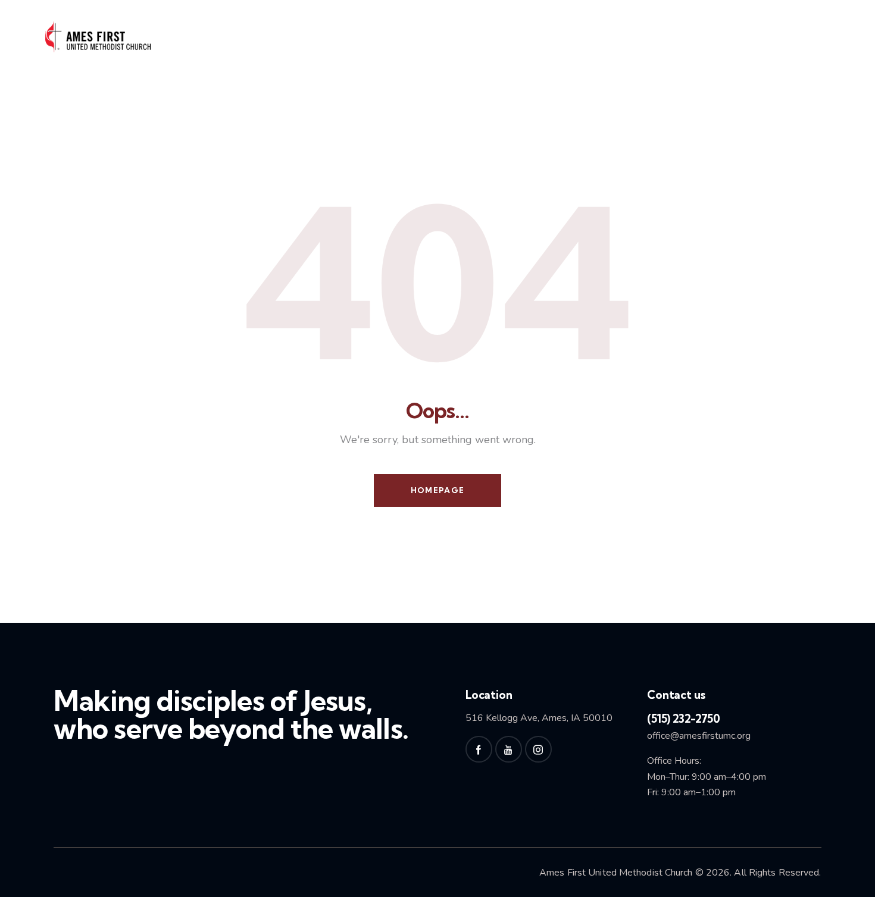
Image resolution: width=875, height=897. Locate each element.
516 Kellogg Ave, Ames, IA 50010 (538, 717)
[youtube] (508, 749)
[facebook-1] (478, 749)
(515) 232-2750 (683, 718)
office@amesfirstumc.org (699, 735)
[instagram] (538, 749)
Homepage (437, 490)
